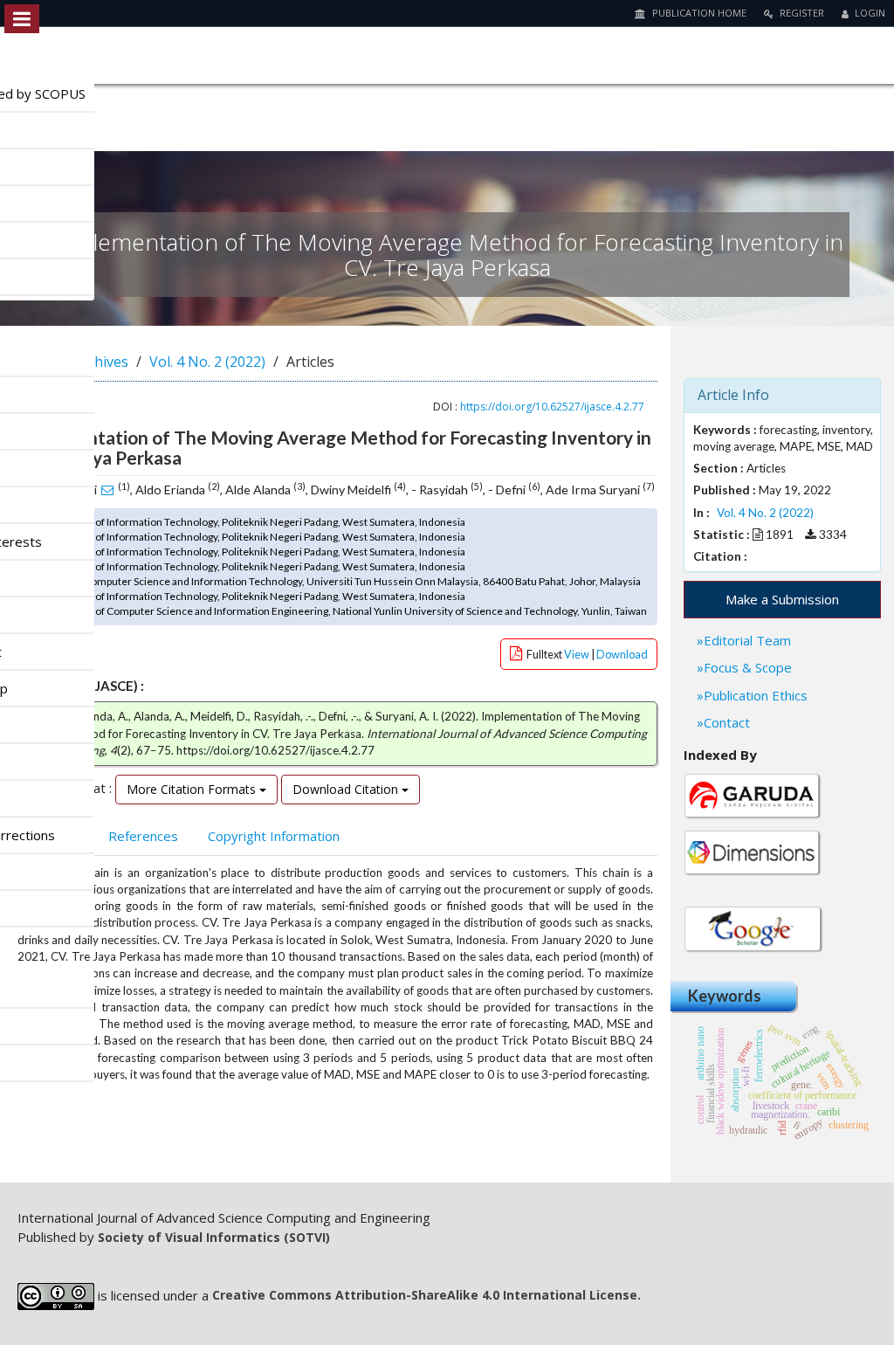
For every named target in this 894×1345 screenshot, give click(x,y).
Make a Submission (782, 599)
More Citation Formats (193, 789)
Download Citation (347, 789)
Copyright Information (274, 836)
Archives (100, 361)
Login (868, 12)
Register (800, 12)
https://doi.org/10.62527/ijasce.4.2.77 (552, 406)
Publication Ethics (756, 695)
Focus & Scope (748, 667)
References (143, 836)
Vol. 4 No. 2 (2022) (207, 361)
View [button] (577, 654)
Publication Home (698, 12)
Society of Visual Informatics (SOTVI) (214, 1237)
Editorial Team (747, 640)
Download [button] (622, 654)
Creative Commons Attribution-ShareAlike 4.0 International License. (426, 1294)
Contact (727, 722)
